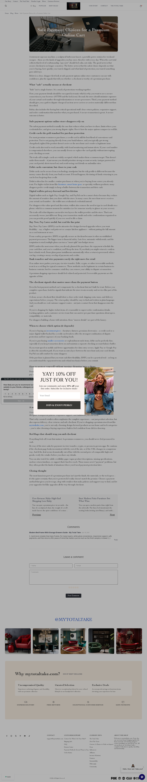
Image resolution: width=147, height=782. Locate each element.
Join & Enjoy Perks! (59, 405)
